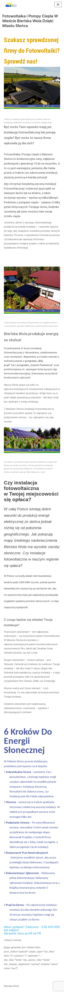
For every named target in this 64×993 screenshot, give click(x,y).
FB (39, 933)
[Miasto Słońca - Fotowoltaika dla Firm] (11, 4)
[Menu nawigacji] (58, 4)
